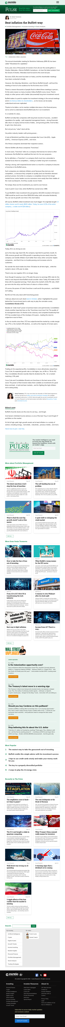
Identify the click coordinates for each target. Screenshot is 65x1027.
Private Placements (29, 995)
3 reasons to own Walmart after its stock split (45, 595)
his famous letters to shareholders (21, 101)
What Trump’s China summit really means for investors (46, 833)
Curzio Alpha (27, 989)
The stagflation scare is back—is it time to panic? (18, 801)
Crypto (8, 989)
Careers (43, 995)
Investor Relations (46, 991)
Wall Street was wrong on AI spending (17, 867)
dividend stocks (12, 56)
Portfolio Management (13, 26)
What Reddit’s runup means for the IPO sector (45, 562)
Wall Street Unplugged (30, 987)
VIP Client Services (46, 987)
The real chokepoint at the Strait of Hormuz (45, 801)
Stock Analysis (40, 26)
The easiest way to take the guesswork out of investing (31, 749)
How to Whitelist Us (46, 1004)
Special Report (27, 999)
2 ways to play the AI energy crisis (23, 770)
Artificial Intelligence (11, 991)
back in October (32, 299)
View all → (10, 536)
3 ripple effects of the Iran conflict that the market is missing (16, 901)
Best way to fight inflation (16, 627)
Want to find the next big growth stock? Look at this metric (17, 520)
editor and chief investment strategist (37, 395)
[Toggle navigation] (57, 3)
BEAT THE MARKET (53, 10)
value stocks (23, 56)
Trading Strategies (11, 1003)
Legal (42, 1000)
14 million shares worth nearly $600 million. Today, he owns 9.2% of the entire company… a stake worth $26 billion (32, 204)
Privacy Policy (45, 998)
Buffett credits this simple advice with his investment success (34, 754)
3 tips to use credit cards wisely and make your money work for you (33, 759)
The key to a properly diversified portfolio (25, 765)
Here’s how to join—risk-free (14, 429)
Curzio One (26, 991)
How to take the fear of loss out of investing (17, 562)
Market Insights (10, 993)
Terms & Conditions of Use (48, 1002)
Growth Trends (10, 1005)
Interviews (26, 997)
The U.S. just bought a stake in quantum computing (18, 833)
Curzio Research (10, 481)
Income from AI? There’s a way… (45, 628)
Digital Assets (9, 995)
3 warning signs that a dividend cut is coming (43, 867)
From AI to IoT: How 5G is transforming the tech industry (16, 596)
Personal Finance (10, 987)
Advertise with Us (46, 993)
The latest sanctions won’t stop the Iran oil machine (16, 485)
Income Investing (28, 26)
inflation (18, 56)
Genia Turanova (16, 17)
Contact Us (44, 989)
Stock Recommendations (30, 993)
